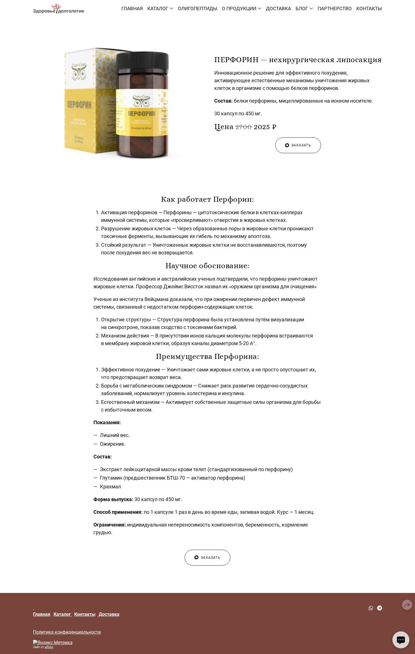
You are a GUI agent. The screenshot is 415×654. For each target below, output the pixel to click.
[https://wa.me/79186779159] (371, 608)
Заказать (301, 145)
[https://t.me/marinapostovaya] (379, 608)
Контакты (84, 614)
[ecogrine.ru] (58, 9)
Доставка (108, 614)
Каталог (63, 614)
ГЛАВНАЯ (132, 8)
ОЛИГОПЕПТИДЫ (197, 8)
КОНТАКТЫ (369, 8)
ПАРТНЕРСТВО (335, 8)
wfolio (49, 647)
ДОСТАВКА (278, 8)
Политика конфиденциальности (67, 632)
